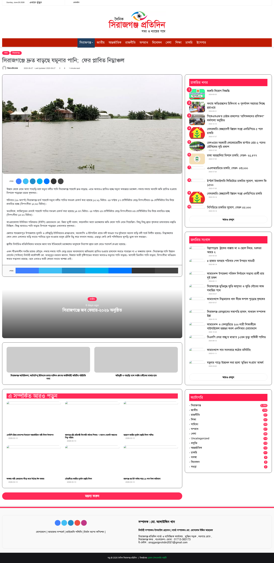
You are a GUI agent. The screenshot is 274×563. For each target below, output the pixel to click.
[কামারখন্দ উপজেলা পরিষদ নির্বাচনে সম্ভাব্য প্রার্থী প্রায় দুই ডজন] (197, 277)
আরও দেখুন (228, 219)
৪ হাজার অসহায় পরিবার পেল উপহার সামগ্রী (231, 261)
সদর (6, 53)
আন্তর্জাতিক (115, 42)
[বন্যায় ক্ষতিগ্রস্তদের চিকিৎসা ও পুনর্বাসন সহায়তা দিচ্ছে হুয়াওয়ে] (197, 107)
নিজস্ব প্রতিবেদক (12, 68)
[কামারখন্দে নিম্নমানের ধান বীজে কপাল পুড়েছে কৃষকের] (197, 302)
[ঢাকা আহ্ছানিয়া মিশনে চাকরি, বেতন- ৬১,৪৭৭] (197, 159)
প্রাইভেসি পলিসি (74, 531)
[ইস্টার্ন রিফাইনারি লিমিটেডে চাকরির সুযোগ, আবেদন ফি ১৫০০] (197, 184)
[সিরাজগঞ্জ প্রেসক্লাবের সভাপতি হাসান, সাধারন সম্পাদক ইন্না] (197, 315)
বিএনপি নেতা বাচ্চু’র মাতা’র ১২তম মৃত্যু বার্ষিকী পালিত (236, 337)
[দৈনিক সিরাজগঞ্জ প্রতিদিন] (137, 22)
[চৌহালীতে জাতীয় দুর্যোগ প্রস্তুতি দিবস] (92, 460)
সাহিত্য (194, 424)
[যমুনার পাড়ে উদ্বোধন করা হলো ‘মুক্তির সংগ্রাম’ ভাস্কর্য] (197, 366)
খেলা (168, 42)
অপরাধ (144, 42)
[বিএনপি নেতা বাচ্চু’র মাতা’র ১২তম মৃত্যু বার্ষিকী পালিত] (197, 340)
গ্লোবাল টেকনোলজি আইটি (157, 558)
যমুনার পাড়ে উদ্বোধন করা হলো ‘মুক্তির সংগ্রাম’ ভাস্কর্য (235, 362)
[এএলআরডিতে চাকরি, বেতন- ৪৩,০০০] (197, 171)
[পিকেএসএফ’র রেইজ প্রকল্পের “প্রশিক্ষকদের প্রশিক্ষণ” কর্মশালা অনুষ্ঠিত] (197, 119)
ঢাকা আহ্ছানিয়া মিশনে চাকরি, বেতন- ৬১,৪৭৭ (232, 155)
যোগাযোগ (41, 531)
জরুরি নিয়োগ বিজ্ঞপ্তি (218, 91)
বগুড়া (194, 466)
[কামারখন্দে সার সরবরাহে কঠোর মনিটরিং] (197, 353)
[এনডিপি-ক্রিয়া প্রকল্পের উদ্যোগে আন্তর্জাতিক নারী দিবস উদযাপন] (34, 416)
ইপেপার (201, 42)
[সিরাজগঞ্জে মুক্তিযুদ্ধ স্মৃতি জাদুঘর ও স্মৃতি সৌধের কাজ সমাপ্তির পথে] (197, 289)
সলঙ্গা (194, 457)
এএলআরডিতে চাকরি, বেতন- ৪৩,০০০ (227, 168)
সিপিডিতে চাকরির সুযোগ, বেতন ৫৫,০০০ (229, 207)
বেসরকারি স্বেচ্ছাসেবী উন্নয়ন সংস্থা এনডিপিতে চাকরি (234, 193)
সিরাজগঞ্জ (85, 42)
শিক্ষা (178, 42)
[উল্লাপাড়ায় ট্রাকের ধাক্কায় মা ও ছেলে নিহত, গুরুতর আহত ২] (197, 251)
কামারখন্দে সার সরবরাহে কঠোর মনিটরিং (229, 350)
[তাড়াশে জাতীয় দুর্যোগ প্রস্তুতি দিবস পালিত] (151, 416)
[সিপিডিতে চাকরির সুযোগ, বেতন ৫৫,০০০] (197, 210)
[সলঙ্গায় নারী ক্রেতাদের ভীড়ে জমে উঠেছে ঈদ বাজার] (34, 460)
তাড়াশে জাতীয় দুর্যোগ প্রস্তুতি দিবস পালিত (138, 435)
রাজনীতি (130, 42)
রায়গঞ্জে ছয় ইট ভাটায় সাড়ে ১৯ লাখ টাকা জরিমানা (142, 479)
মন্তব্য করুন (92, 496)
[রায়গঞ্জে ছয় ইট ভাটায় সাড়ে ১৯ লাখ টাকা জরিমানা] (151, 460)
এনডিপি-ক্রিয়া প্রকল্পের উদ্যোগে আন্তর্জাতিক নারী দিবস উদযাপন (30, 435)
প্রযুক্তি (194, 443)
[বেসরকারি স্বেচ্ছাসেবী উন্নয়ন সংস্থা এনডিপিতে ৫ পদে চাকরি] (197, 133)
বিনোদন (157, 42)
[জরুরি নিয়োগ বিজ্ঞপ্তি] (197, 94)
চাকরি (189, 42)
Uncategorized (200, 438)
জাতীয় (101, 42)
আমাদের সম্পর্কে (56, 531)
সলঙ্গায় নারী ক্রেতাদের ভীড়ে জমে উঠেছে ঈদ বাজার (25, 479)
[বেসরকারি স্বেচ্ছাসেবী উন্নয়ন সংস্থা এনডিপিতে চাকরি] (197, 198)
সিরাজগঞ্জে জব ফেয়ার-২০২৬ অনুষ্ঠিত (92, 310)
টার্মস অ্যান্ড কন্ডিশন (94, 531)
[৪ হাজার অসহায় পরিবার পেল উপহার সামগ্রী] (197, 264)
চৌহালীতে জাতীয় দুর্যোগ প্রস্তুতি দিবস (78, 479)
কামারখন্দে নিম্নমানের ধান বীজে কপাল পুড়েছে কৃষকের (236, 299)
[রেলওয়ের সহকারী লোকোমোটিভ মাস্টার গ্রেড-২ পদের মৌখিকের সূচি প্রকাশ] (197, 146)
